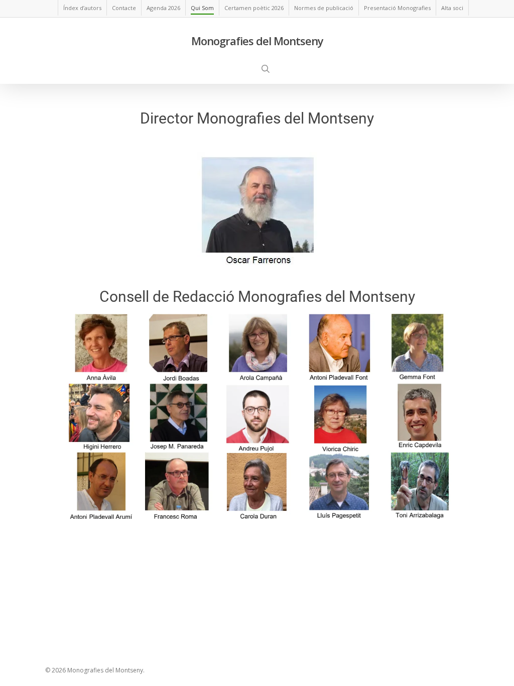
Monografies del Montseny (257, 40)
